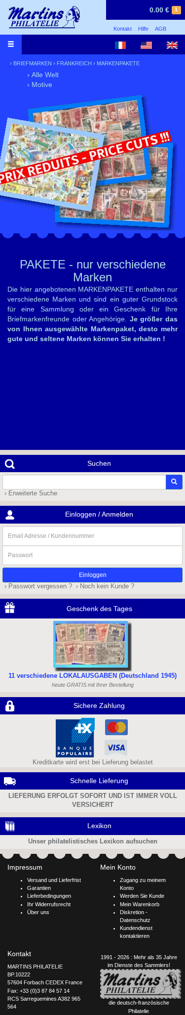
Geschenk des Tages (99, 609)
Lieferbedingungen (49, 896)
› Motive (39, 84)
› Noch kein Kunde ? (104, 586)
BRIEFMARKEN (32, 63)
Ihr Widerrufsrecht (49, 904)
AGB (160, 29)
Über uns (38, 912)
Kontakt (122, 29)
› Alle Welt (43, 75)
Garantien (39, 888)
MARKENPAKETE (118, 63)
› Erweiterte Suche (29, 493)
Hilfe (143, 29)
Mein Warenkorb (139, 904)
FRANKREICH (74, 63)
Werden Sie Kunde (142, 896)
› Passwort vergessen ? (37, 586)
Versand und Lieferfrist (54, 880)
